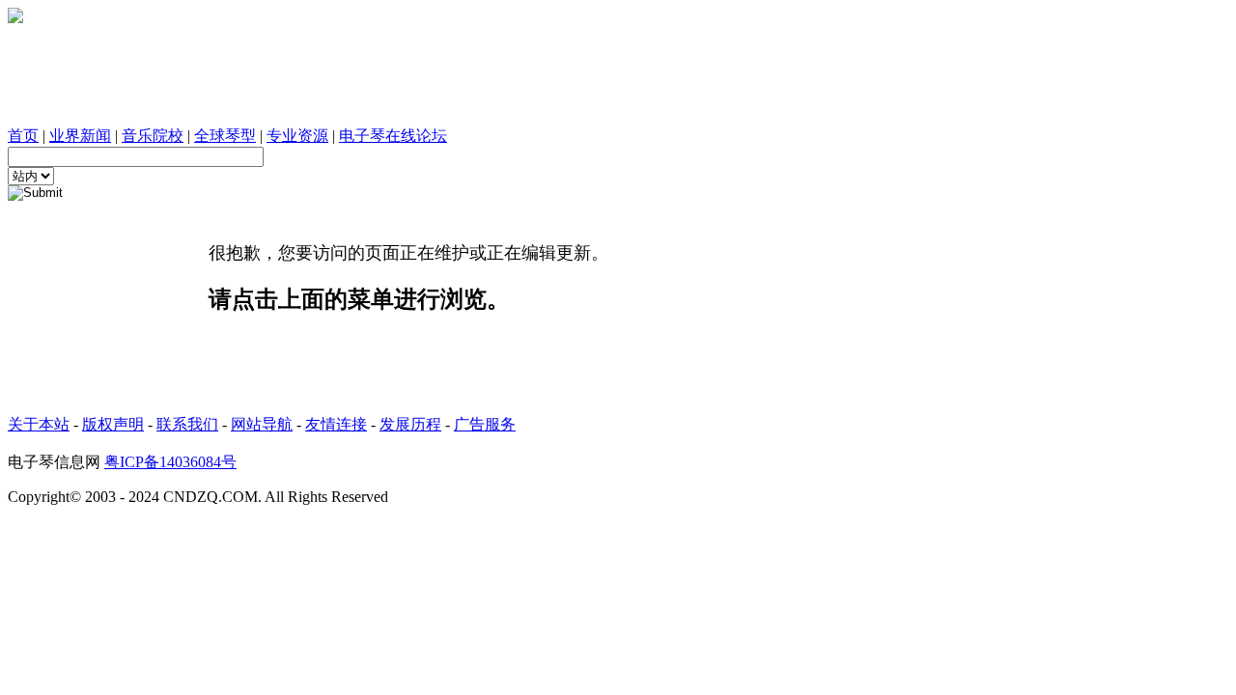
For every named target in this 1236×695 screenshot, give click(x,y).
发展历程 (410, 424)
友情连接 (336, 424)
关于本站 (39, 424)
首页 (23, 135)
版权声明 (113, 424)
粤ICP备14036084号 (170, 462)
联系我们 (187, 424)
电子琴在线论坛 (393, 135)
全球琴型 (225, 135)
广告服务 (485, 424)
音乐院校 (152, 135)
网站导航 (262, 424)
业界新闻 (80, 135)
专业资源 (297, 135)
